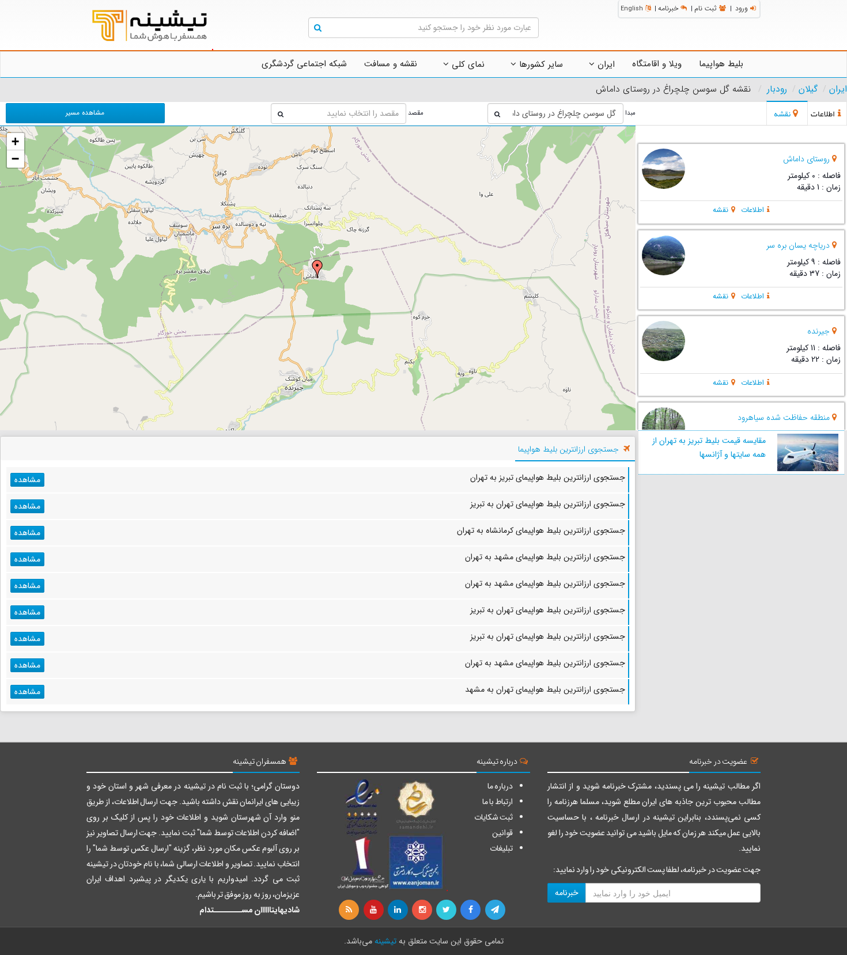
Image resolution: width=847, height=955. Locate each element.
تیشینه (385, 941)
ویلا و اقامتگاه (657, 64)
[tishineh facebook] (471, 910)
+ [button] (15, 141)
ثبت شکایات (493, 817)
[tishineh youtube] (374, 910)
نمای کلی (467, 64)
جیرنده (818, 331)
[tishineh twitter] (447, 910)
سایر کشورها (539, 64)
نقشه (720, 210)
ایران (605, 64)
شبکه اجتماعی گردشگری (304, 64)
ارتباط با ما (497, 801)
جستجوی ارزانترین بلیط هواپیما (568, 449)
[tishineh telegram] (495, 910)
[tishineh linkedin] (399, 910)
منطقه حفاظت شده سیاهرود (784, 417)
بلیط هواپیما (721, 64)
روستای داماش (806, 159)
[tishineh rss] (350, 910)
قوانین (502, 833)
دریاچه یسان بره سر (798, 245)
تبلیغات (501, 848)
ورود (741, 8)
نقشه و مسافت (390, 64)
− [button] (15, 158)
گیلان (808, 89)
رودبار (777, 89)
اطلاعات (752, 210)
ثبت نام (705, 8)
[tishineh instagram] (423, 910)
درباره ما (500, 786)
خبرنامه (668, 8)
